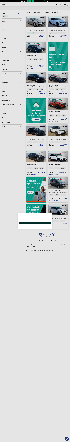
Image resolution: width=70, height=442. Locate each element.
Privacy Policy (39, 219)
